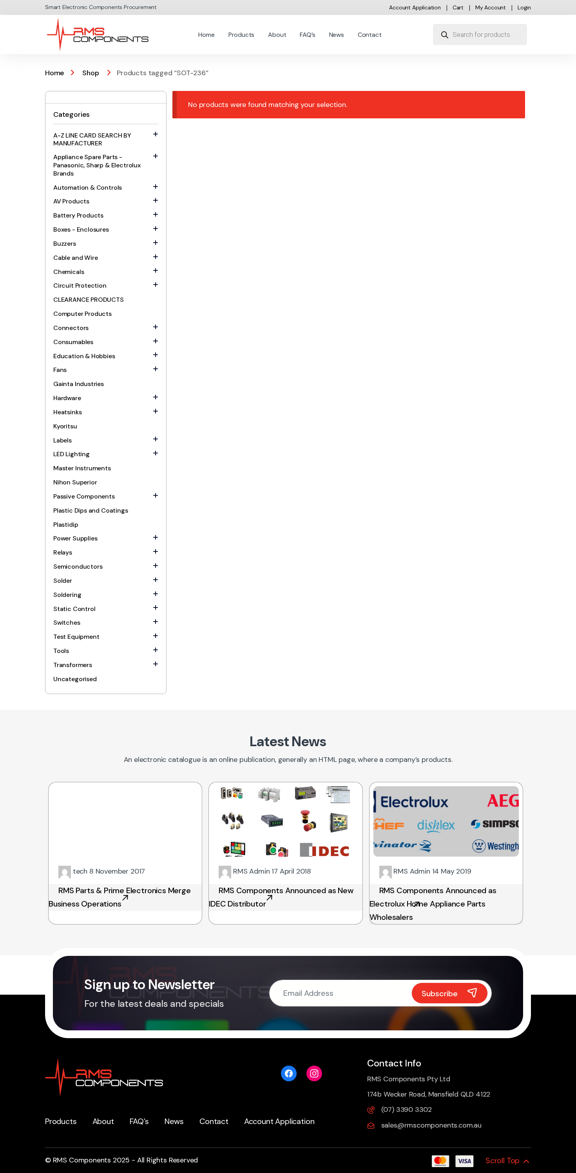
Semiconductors (77, 566)
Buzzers (64, 243)
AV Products (71, 201)
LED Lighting (71, 454)
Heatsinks (67, 412)
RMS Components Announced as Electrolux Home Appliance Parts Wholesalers (433, 903)
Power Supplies (75, 538)
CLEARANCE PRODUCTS (88, 300)
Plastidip (65, 524)
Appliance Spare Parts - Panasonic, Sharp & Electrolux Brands (97, 165)
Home (206, 35)
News (336, 35)
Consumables (73, 342)
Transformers (72, 665)
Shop (90, 73)
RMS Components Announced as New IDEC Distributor (281, 897)
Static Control (74, 609)
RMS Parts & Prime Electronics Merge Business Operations (120, 897)
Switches (66, 622)
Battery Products (78, 215)
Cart (458, 7)
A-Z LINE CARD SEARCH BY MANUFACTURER (92, 139)
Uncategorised (75, 679)
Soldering (67, 595)
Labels (62, 440)
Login (524, 7)
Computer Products (82, 314)
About (277, 35)
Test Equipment (76, 637)
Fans (60, 370)
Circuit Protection (80, 285)
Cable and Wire (75, 258)
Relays (62, 552)
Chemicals (68, 272)
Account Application (415, 7)
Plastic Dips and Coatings (90, 510)
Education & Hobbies (84, 356)
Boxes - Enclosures (81, 229)
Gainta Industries (78, 384)
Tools (61, 651)
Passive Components (84, 496)
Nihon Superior (75, 482)
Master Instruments (82, 468)
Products (241, 35)
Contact (370, 35)
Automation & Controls (87, 187)
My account (490, 7)
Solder (62, 581)
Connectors (71, 328)
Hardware (67, 398)
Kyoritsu (65, 426)
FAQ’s (307, 35)
